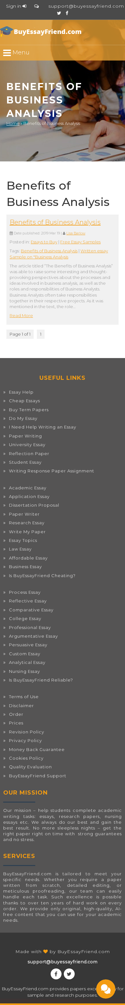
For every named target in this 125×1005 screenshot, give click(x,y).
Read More (21, 315)
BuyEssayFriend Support (37, 775)
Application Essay (29, 496)
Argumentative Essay (33, 636)
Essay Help (21, 392)
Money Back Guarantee (37, 749)
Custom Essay (24, 653)
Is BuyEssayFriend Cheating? (42, 575)
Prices (16, 722)
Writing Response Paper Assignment (51, 470)
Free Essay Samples (80, 241)
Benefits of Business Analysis (55, 222)
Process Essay (25, 592)
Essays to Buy (44, 241)
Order (16, 714)
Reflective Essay (28, 600)
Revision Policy (26, 731)
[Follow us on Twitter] (59, 13)
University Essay (27, 444)
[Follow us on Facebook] (67, 13)
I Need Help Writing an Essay (42, 426)
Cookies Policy (26, 758)
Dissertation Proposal (34, 505)
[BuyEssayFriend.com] (41, 31)
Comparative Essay (31, 609)
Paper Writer (24, 514)
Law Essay (20, 549)
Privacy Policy (25, 740)
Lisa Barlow (75, 233)
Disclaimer (21, 705)
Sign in (14, 6)
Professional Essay (30, 627)
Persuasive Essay (28, 644)
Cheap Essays (24, 400)
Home (13, 123)
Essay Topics (23, 540)
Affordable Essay (28, 557)
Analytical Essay (27, 662)
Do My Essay (23, 418)
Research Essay (27, 522)
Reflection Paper (29, 453)
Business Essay (25, 566)
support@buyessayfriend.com (86, 6)
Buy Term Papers (29, 409)
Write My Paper (27, 531)
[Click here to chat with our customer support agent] (36, 6)
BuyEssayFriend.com (83, 951)
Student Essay (25, 462)
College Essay (25, 618)
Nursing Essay (24, 671)
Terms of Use (24, 696)
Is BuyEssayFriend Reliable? (41, 679)
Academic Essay (27, 487)
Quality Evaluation (30, 766)
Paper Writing (25, 435)
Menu (20, 52)
